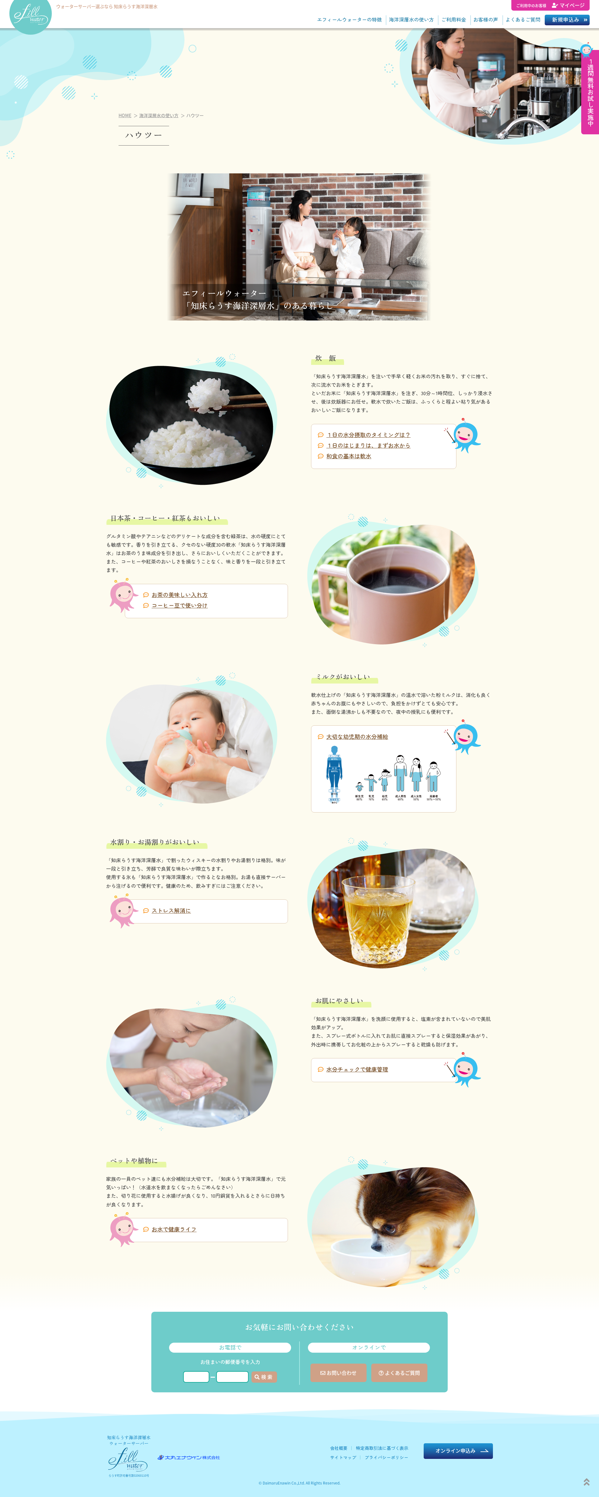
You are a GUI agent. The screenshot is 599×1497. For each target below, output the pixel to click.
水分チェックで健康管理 (357, 1069)
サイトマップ (343, 1457)
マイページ (550, 5)
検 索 (266, 1376)
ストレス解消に (171, 910)
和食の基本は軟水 (348, 456)
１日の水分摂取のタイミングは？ (368, 434)
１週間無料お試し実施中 (590, 92)
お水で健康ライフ (174, 1229)
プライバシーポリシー (386, 1457)
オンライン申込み (455, 1450)
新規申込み (566, 19)
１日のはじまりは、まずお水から (368, 445)
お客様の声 (485, 19)
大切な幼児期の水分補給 (357, 736)
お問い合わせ (341, 1372)
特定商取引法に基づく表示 (382, 1448)
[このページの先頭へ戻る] (587, 1481)
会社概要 (339, 1448)
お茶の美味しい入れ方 (180, 594)
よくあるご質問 (522, 19)
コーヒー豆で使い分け (180, 605)
